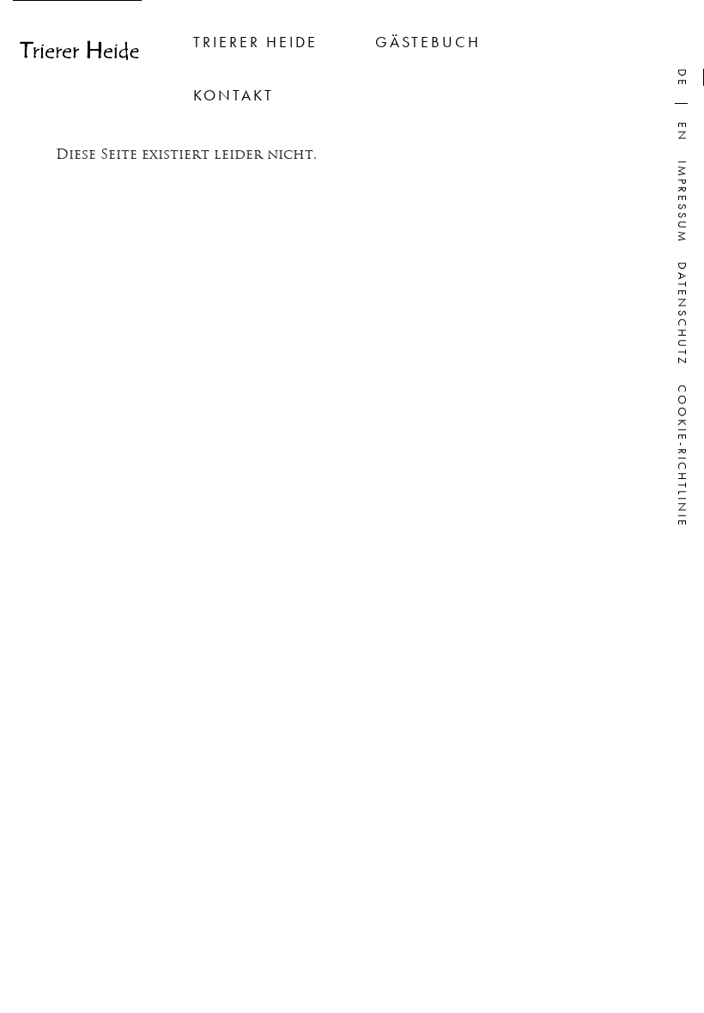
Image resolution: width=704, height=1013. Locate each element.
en (682, 132)
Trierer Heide (255, 42)
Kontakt (233, 95)
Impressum (682, 202)
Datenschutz (682, 314)
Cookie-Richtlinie (682, 456)
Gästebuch (428, 42)
